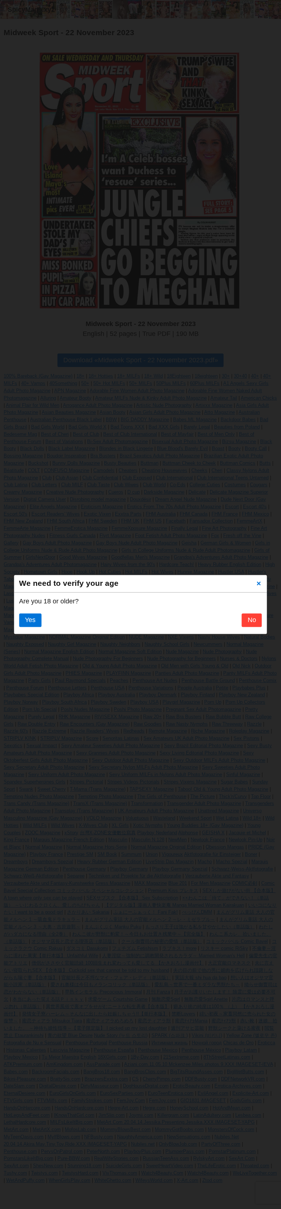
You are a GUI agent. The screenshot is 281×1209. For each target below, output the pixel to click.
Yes (30, 620)
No (252, 620)
